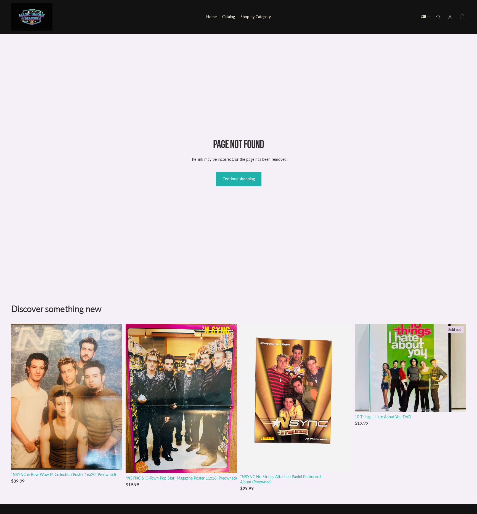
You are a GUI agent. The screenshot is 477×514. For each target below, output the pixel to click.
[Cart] (462, 17)
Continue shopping (238, 178)
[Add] (114, 461)
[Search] (438, 17)
